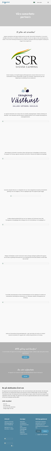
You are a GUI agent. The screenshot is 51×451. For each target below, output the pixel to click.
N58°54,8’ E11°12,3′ (8, 427)
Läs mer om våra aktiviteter (9, 407)
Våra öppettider (6, 405)
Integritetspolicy (23, 434)
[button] (5, 431)
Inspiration (22, 432)
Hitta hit (5, 403)
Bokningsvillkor (23, 427)
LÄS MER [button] (25, 357)
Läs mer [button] (25, 376)
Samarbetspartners (24, 424)
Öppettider (22, 421)
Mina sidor (22, 430)
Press (21, 426)
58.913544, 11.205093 (8, 429)
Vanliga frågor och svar (8, 408)
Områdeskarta (23, 423)
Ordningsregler (23, 429)
